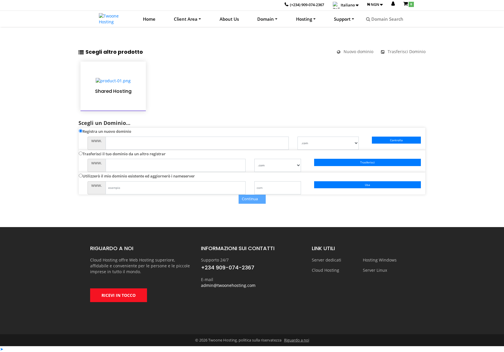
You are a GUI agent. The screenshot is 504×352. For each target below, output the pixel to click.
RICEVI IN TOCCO (119, 295)
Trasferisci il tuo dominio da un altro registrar (124, 153)
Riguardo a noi (296, 340)
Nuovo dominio (358, 51)
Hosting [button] (304, 19)
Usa (367, 185)
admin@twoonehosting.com (228, 285)
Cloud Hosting (325, 270)
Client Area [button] (185, 19)
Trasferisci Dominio (407, 51)
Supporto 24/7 (215, 260)
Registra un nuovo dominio (107, 131)
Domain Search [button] (386, 19)
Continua (251, 198)
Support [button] (342, 19)
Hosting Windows (380, 260)
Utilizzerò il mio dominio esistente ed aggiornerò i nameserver (139, 176)
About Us (229, 19)
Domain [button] (265, 19)
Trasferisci (367, 162)
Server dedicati (326, 260)
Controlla (396, 140)
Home (149, 19)
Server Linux (375, 270)
